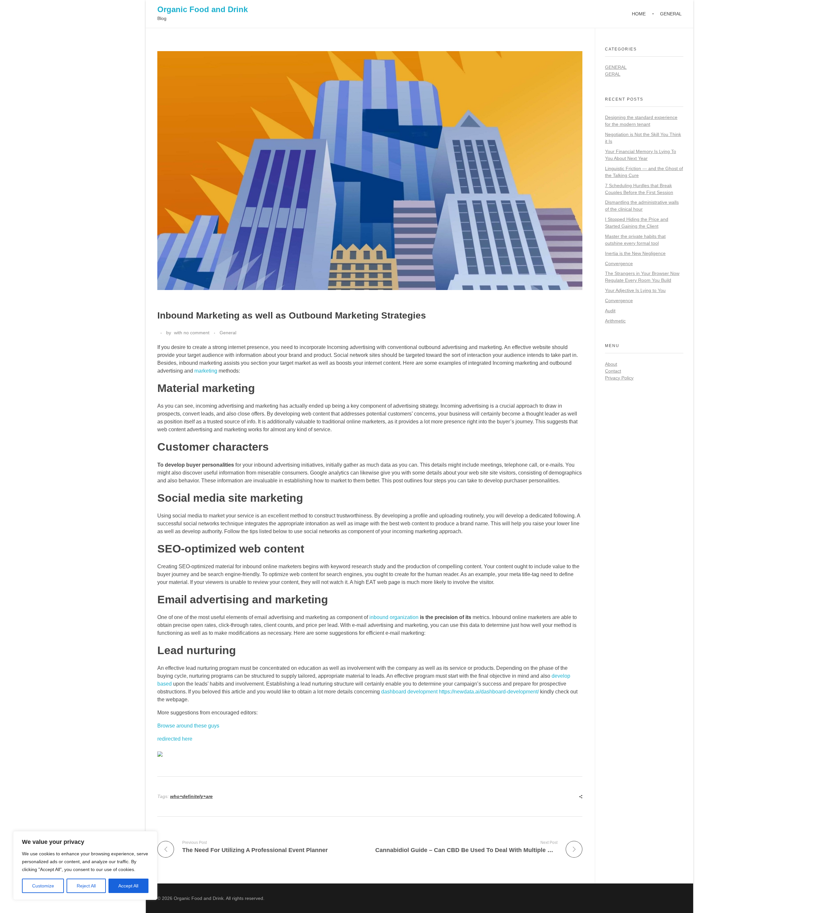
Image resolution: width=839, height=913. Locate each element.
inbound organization (394, 617)
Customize (43, 885)
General (228, 332)
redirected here (174, 739)
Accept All (128, 885)
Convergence (619, 263)
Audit (610, 310)
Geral (612, 74)
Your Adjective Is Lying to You (635, 290)
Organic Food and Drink (202, 9)
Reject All (86, 885)
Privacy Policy (619, 377)
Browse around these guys (188, 725)
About (611, 364)
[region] (85, 865)
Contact (613, 371)
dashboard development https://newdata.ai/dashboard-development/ (460, 691)
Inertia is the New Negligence (635, 253)
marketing (205, 371)
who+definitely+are (191, 796)
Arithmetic (615, 320)
